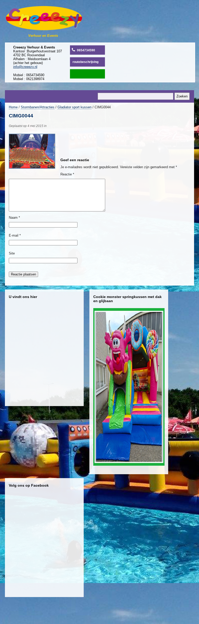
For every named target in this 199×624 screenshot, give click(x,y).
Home (13, 107)
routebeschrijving (85, 61)
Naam (14, 217)
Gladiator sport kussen (74, 107)
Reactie (67, 174)
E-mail (15, 235)
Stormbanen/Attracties (37, 107)
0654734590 (86, 50)
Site (12, 253)
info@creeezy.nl (25, 67)
